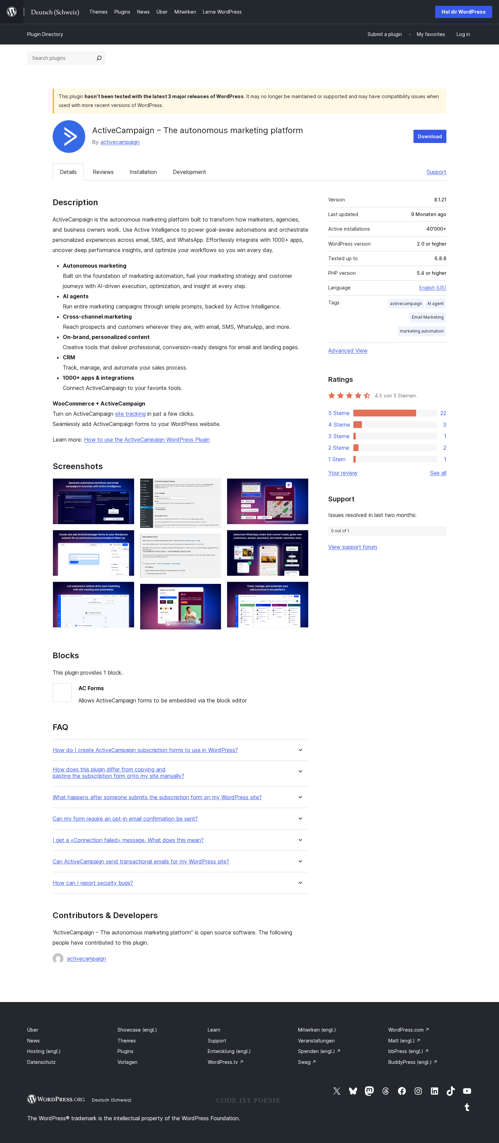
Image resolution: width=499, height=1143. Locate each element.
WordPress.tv (226, 1062)
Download (430, 136)
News (33, 1040)
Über (32, 1030)
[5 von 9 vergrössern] (212, 542)
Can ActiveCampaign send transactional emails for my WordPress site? (141, 861)
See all (438, 472)
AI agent (435, 303)
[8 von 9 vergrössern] (299, 539)
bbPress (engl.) (408, 1051)
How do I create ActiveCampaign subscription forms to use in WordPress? (145, 750)
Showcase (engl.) (137, 1030)
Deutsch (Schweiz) (111, 1100)
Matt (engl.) (404, 1040)
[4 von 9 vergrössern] (212, 487)
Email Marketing (428, 317)
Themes (126, 1040)
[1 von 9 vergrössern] (125, 487)
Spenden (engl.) (319, 1051)
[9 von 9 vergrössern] (299, 590)
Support (436, 171)
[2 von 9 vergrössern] (125, 539)
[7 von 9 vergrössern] (299, 487)
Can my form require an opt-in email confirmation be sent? (125, 819)
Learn (214, 1030)
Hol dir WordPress (464, 12)
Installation (143, 171)
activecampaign (120, 142)
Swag (307, 1062)
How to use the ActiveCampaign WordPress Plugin (147, 439)
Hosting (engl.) (44, 1051)
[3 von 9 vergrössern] (125, 590)
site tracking (130, 413)
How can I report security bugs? (93, 883)
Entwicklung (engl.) (229, 1051)
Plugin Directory (45, 34)
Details (68, 171)
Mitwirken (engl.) (317, 1030)
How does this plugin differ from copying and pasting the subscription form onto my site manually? (118, 772)
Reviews (103, 171)
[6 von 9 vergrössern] (212, 592)
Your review (342, 472)
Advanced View (348, 350)
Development (189, 171)
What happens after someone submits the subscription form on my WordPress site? (157, 797)
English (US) (432, 287)
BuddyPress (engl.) (413, 1062)
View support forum (352, 546)
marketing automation (422, 331)
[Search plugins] (99, 58)
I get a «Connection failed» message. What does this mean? (128, 840)
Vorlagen (127, 1062)
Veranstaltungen (316, 1040)
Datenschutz (41, 1062)
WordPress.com (408, 1030)
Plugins (125, 1051)
